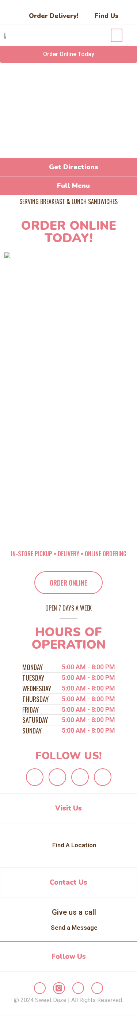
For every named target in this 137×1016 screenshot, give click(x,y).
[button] (116, 35)
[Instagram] (57, 777)
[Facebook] (34, 777)
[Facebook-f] (40, 988)
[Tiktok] (102, 777)
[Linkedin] (80, 777)
